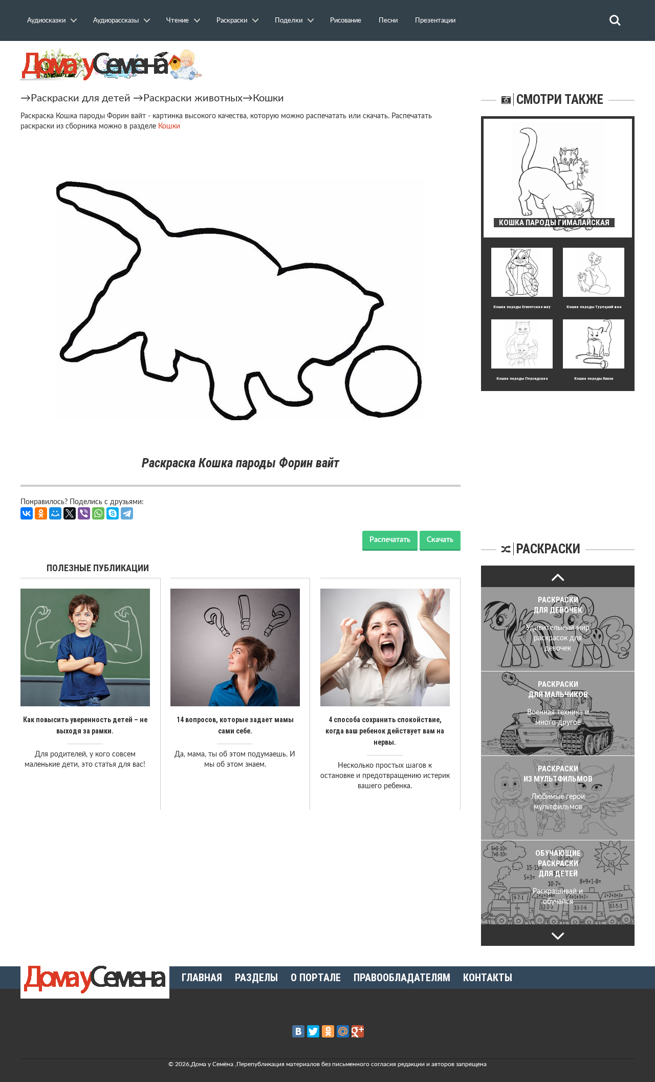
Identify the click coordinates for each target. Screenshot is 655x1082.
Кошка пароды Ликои (593, 378)
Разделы (256, 977)
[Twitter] (313, 1031)
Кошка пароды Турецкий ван (593, 307)
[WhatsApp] (98, 513)
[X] (69, 513)
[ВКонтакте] (26, 513)
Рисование (345, 20)
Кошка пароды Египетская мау (522, 307)
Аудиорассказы (116, 20)
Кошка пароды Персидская (522, 378)
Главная (202, 977)
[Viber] (84, 513)
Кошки (268, 98)
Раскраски (231, 20)
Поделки (288, 20)
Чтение (177, 20)
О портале (316, 977)
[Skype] (112, 513)
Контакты (487, 977)
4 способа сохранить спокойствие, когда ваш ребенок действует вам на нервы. (384, 731)
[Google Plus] (358, 1031)
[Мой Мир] (55, 513)
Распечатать (389, 540)
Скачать (440, 540)
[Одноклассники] (41, 513)
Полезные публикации (98, 567)
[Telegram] (127, 513)
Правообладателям (402, 977)
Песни (388, 20)
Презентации (435, 20)
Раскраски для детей (80, 98)
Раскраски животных (193, 98)
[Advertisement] (558, 455)
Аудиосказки (46, 20)
